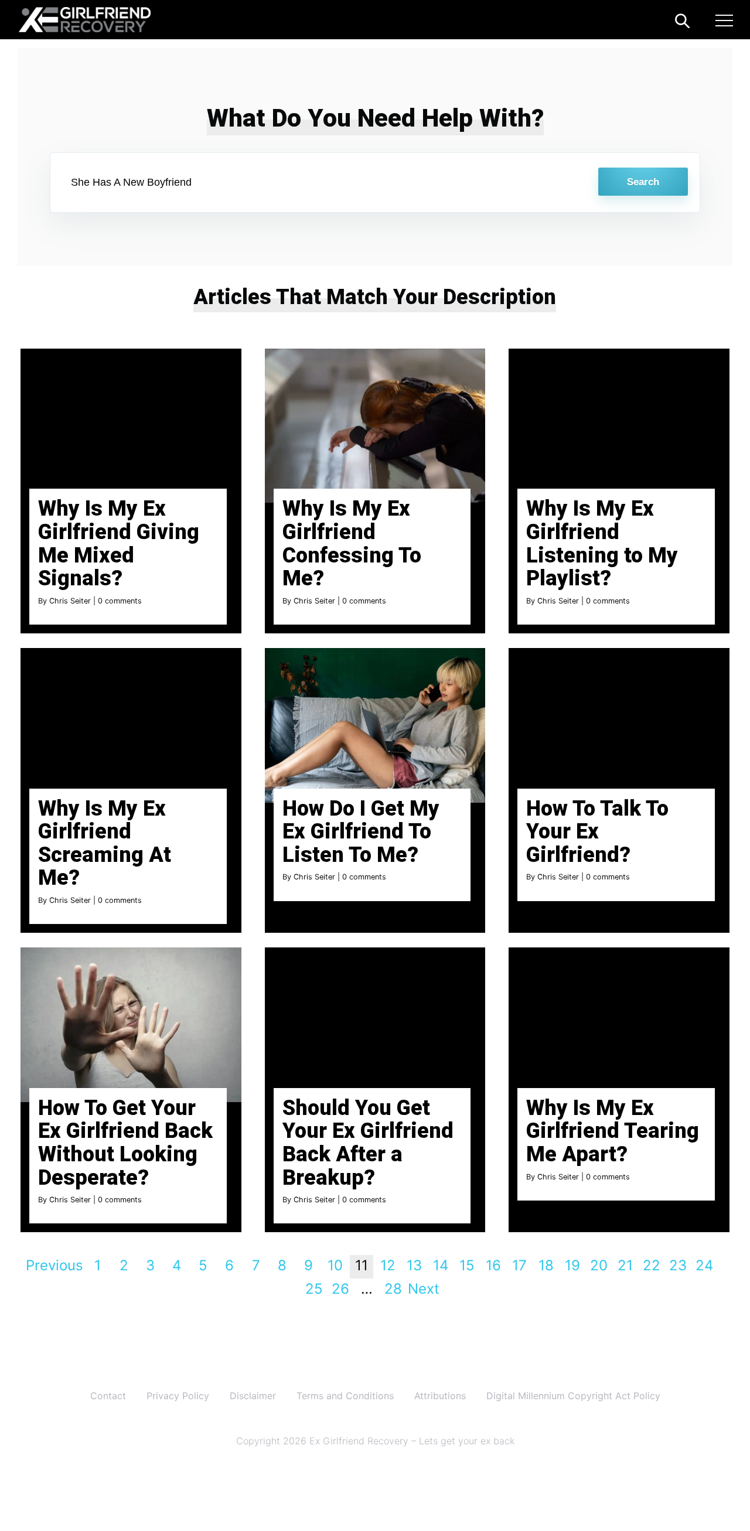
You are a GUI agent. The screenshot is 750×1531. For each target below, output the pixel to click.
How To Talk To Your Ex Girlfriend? (597, 831)
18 (546, 1265)
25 (314, 1288)
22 (651, 1265)
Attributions (440, 1396)
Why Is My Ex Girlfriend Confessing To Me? (351, 543)
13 (414, 1265)
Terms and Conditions (345, 1396)
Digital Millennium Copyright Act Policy (573, 1396)
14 (440, 1265)
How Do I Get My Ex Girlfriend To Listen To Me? (360, 831)
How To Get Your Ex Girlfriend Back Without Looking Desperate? (125, 1143)
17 (519, 1265)
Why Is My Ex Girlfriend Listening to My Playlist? (602, 543)
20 (599, 1265)
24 (704, 1265)
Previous (54, 1265)
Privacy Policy (177, 1396)
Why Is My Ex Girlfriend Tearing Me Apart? (612, 1131)
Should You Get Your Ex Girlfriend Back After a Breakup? (368, 1143)
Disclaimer (253, 1396)
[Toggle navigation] (724, 22)
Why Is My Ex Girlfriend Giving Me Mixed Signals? (118, 543)
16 (493, 1265)
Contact (108, 1396)
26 (340, 1288)
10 (335, 1265)
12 (388, 1265)
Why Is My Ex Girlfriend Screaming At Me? (104, 843)
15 (467, 1265)
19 (572, 1265)
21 (625, 1265)
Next (423, 1288)
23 (678, 1265)
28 (393, 1288)
